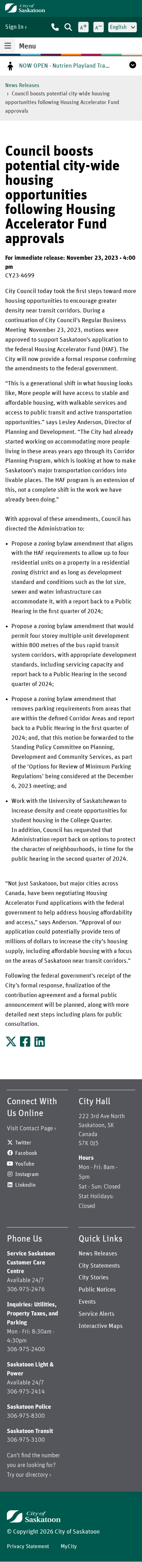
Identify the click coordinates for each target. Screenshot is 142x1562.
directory (37, 1475)
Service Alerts (96, 1314)
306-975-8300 (26, 1416)
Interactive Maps (101, 1326)
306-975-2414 (26, 1392)
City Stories (94, 1278)
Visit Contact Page (30, 1128)
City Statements (99, 1266)
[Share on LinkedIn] (40, 1044)
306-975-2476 (26, 1289)
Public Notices (97, 1290)
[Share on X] (11, 1044)
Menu (27, 46)
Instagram (27, 1174)
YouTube (24, 1164)
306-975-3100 (26, 1440)
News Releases (22, 85)
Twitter (23, 1142)
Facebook (26, 1153)
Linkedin (25, 1185)
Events (87, 1302)
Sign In (14, 27)
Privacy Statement (28, 1546)
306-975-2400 (26, 1349)
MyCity (69, 1546)
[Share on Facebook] (25, 1044)
